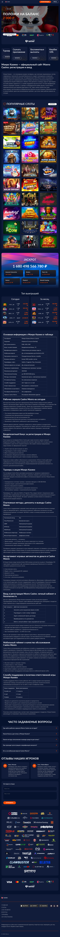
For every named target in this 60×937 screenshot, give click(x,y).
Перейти (7, 56)
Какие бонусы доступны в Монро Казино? (16, 734)
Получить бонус (10, 34)
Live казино (5, 910)
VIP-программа (7, 917)
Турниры (4, 914)
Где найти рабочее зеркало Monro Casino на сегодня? (20, 728)
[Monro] (7, 2)
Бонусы (4, 912)
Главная (4, 905)
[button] (2, 2)
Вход (55, 1)
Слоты (3, 907)
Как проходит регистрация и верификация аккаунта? (20, 745)
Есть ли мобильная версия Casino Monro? (16, 751)
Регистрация (45, 1)
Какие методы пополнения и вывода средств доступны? (21, 739)
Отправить (9, 802)
